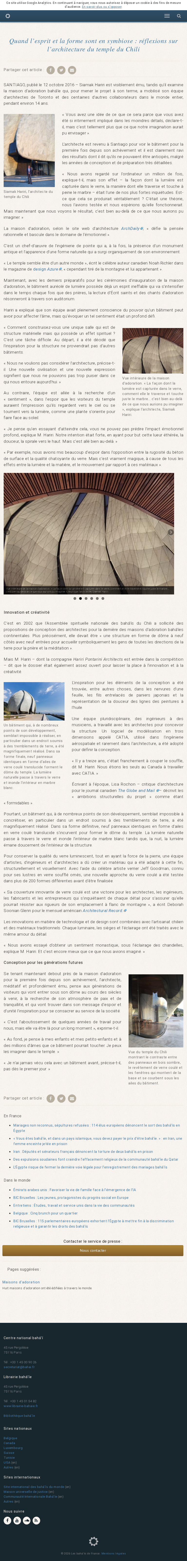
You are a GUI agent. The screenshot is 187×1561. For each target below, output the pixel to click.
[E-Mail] (72, 69)
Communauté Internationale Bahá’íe (30, 1496)
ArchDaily (130, 228)
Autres (8, 1467)
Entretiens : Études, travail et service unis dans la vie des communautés (74, 1205)
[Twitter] (61, 69)
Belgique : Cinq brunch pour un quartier (45, 1213)
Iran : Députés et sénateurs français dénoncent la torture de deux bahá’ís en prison (83, 1152)
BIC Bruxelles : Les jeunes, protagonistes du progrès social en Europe (71, 1198)
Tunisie (9, 1457)
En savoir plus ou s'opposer (102, 7)
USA (7, 1462)
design (45, 269)
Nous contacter (93, 1250)
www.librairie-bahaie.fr (21, 1406)
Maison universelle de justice (26, 1492)
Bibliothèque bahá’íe (19, 1416)
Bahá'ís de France (8, 17)
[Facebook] (51, 69)
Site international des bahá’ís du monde (34, 1487)
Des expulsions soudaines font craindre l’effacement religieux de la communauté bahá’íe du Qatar (95, 1159)
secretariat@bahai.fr (19, 1367)
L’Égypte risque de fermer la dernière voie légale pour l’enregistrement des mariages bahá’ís (90, 1167)
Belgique (10, 1438)
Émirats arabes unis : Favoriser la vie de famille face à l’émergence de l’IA (74, 1190)
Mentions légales (114, 1553)
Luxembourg (13, 1448)
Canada (9, 1443)
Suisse (9, 1453)
